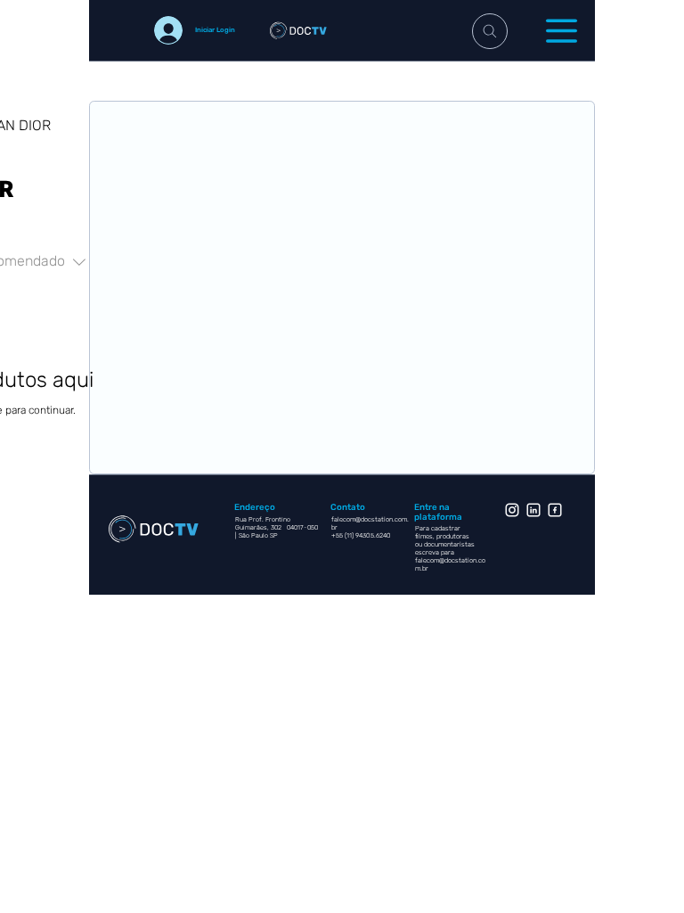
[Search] (490, 31)
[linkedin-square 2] (555, 510)
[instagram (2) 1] (512, 510)
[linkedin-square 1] (533, 510)
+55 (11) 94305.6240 (362, 535)
